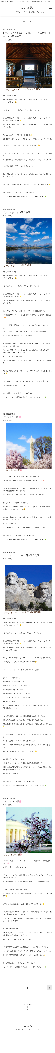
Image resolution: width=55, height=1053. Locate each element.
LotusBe (27, 7)
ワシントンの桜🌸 (12, 801)
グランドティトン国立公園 (16, 212)
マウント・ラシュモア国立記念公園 (21, 555)
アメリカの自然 (7, 40)
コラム (27, 22)
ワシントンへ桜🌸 (12, 417)
